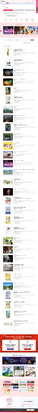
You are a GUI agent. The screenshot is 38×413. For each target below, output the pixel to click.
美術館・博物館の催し (26, 20)
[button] (0, 31)
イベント (8, 10)
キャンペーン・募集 (30, 10)
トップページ (2, 4)
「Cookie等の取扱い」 (15, 410)
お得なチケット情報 (32, 20)
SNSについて (34, 404)
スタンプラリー (19, 10)
